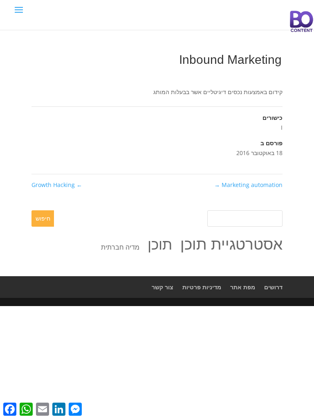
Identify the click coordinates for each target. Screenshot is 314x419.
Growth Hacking (56, 185)
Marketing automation (248, 185)
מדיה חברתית (120, 247)
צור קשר (162, 287)
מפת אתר (242, 287)
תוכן (160, 244)
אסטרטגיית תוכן (231, 243)
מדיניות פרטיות (201, 287)
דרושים (273, 287)
